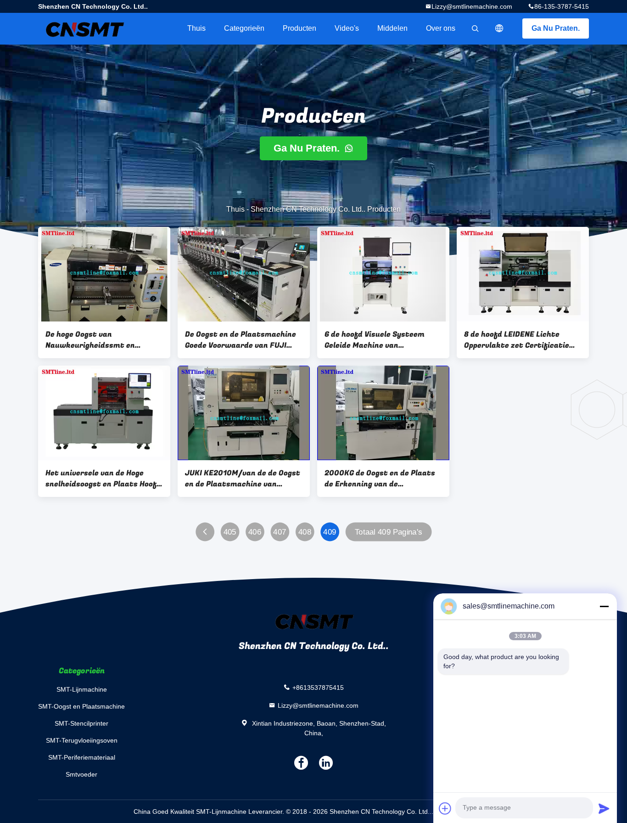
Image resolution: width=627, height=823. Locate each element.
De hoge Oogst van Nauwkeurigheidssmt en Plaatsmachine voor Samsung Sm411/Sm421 (99, 340)
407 (279, 532)
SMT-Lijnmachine (81, 689)
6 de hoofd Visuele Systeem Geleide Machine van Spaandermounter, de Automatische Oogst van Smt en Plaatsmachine (379, 340)
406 (254, 532)
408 (304, 532)
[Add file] (445, 808)
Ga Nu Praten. (556, 28)
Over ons (440, 28)
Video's (347, 28)
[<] (205, 532)
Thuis (196, 28)
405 (230, 532)
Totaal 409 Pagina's (388, 532)
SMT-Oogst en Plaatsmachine (81, 706)
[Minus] (604, 606)
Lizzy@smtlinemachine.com (471, 6)
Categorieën (244, 28)
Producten (299, 28)
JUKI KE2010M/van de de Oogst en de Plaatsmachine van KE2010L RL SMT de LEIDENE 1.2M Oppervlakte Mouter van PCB (242, 479)
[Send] (604, 808)
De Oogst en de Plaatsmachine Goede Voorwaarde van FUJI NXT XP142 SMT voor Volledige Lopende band (240, 340)
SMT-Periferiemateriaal (81, 757)
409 (329, 532)
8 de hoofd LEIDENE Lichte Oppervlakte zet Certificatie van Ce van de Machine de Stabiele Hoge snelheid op (516, 340)
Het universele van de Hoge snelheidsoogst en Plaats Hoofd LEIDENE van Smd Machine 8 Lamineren (103, 479)
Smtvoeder (81, 774)
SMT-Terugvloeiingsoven (82, 740)
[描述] (499, 28)
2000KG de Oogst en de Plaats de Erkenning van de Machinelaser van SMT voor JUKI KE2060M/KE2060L (380, 479)
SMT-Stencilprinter (81, 723)
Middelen (392, 28)
